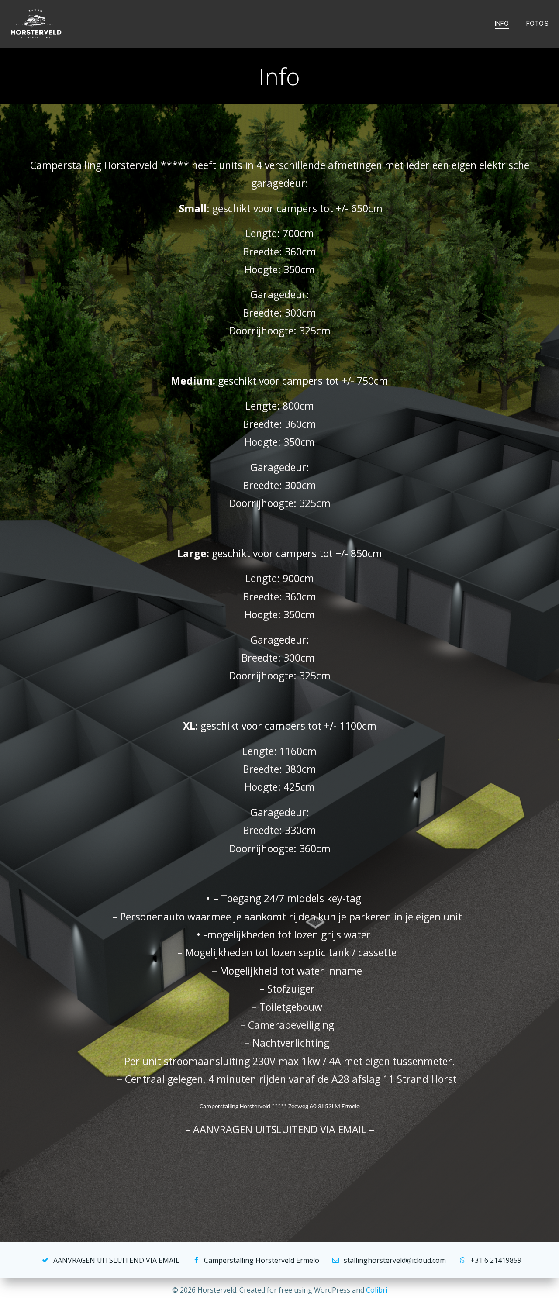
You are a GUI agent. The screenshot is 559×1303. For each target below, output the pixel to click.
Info (502, 23)
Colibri (376, 1290)
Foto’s (537, 23)
